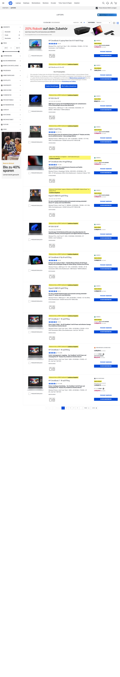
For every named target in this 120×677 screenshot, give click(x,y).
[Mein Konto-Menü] (111, 3)
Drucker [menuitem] (53, 3)
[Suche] (103, 3)
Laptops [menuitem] (18, 3)
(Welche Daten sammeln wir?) (77, 78)
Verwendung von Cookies (69, 81)
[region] (60, 79)
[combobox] (99, 22)
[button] (11, 27)
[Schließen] (91, 69)
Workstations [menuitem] (36, 3)
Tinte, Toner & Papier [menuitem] (65, 3)
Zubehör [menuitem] (77, 3)
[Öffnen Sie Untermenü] (3, 3)
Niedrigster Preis (98, 383)
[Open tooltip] (2, 27)
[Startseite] (10, 3)
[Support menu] (107, 3)
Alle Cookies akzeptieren (68, 86)
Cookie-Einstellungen (52, 86)
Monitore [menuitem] (45, 3)
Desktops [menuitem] (26, 3)
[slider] (3, 51)
